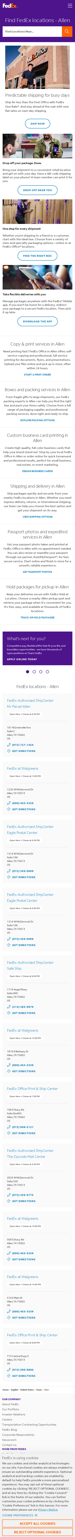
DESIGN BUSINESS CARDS (37, 471)
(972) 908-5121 (23, 1127)
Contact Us (9, 1445)
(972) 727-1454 (23, 744)
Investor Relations (13, 1414)
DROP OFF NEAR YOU (35, 188)
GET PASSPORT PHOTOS (37, 571)
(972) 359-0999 (23, 871)
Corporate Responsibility (18, 1434)
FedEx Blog (9, 1429)
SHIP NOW (35, 122)
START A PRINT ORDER (37, 374)
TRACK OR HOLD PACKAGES (38, 617)
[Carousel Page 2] (34, 671)
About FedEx (10, 1404)
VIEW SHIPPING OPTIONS (37, 516)
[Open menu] (70, 5)
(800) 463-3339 (23, 803)
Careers (7, 1419)
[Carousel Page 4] (47, 671)
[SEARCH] (67, 31)
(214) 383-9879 (23, 1006)
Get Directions (21, 750)
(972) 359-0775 (23, 1195)
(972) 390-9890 (23, 1369)
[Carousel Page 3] (40, 671)
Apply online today (22, 659)
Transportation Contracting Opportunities (29, 1424)
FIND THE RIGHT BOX (35, 254)
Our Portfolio (10, 1409)
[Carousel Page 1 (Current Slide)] (27, 671)
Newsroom (9, 1440)
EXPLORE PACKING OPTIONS (37, 420)
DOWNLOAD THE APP (34, 320)
